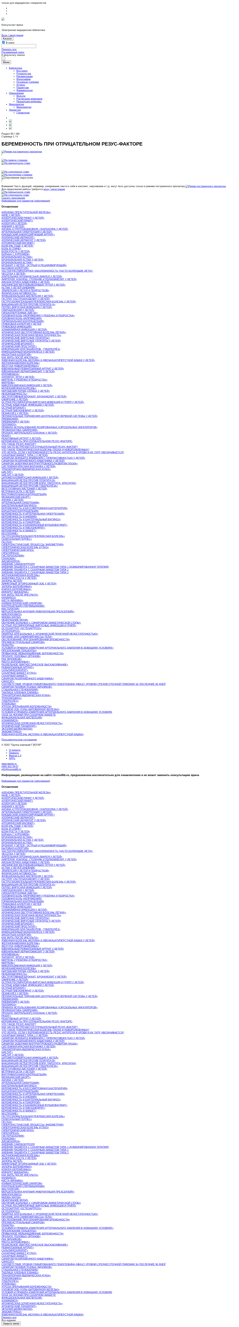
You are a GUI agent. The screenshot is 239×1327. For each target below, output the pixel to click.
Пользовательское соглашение (19, 739)
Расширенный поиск (12, 52)
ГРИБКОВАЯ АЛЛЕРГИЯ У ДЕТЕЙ (21, 324)
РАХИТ (5, 435)
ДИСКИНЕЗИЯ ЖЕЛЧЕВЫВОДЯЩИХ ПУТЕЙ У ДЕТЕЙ (32, 284)
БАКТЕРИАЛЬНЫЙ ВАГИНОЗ (18, 505)
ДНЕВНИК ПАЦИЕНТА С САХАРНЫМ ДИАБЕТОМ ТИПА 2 (35, 572)
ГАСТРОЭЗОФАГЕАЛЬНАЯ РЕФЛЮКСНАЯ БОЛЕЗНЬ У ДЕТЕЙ (38, 301)
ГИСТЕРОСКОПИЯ (12, 555)
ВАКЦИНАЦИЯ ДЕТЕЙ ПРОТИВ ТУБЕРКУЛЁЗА (29, 486)
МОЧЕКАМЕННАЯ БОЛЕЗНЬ (18, 388)
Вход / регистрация (12, 35)
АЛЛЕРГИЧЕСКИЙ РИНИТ (16, 220)
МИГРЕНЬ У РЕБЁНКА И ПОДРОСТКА (23, 379)
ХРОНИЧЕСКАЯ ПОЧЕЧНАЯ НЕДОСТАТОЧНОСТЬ (30, 335)
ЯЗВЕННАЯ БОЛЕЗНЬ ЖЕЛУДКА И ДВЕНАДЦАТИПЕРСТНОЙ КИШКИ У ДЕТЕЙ (47, 360)
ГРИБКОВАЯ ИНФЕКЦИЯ (16, 326)
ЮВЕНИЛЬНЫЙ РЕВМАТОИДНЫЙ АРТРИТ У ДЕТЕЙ (32, 368)
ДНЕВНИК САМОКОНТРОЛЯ (18, 564)
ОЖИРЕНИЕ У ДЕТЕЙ (14, 399)
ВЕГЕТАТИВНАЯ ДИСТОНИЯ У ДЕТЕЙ (23, 488)
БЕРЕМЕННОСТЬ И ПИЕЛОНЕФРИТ (22, 527)
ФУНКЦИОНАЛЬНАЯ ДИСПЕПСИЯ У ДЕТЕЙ (26, 296)
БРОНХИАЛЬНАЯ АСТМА (16, 257)
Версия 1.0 (15, 755)
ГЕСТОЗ (6, 541)
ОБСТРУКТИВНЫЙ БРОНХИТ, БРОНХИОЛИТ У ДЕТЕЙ (33, 396)
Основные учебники (27, 82)
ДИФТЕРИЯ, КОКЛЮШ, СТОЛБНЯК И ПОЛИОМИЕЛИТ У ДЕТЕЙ (38, 279)
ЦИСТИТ (6, 472)
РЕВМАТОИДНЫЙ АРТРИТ (16, 667)
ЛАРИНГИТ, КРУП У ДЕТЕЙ (17, 377)
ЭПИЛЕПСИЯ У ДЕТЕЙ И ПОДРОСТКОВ (24, 290)
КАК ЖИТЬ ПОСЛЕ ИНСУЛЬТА (19, 357)
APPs (12, 758)
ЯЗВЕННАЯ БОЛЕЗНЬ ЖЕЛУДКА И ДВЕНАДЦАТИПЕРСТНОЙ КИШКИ (41, 734)
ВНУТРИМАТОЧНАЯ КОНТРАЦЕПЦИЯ (23, 494)
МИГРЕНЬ (7, 382)
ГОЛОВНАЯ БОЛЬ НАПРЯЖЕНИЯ (21, 318)
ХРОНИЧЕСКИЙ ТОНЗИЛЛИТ (18, 726)
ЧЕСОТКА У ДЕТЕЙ (12, 273)
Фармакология (24, 90)
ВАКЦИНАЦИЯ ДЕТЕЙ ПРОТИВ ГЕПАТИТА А (27, 304)
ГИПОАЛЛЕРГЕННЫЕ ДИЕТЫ (18, 312)
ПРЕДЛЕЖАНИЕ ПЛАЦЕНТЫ (18, 650)
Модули (20, 96)
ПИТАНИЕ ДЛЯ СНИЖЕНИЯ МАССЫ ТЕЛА (26, 636)
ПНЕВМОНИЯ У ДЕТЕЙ (14, 421)
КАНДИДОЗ (8, 597)
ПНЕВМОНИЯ (9, 419)
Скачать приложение (13, 198)
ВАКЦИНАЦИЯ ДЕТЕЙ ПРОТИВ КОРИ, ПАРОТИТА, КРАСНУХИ (38, 483)
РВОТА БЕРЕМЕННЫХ (14, 661)
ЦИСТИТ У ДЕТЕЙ (12, 474)
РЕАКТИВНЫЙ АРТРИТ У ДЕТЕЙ (20, 438)
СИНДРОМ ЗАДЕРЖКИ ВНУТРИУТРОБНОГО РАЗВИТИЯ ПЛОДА (38, 463)
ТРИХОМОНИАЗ (10, 698)
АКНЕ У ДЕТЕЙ (10, 215)
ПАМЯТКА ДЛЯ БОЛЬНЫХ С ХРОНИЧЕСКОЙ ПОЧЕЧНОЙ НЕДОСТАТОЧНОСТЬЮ (49, 634)
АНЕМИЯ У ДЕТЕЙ (12, 226)
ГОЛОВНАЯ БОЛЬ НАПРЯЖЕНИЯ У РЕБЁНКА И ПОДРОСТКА (37, 315)
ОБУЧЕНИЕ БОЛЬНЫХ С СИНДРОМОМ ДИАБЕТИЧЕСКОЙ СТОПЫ (40, 622)
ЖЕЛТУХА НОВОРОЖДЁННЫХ (19, 365)
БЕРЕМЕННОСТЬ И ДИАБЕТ (18, 530)
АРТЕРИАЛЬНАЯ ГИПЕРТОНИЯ (19, 502)
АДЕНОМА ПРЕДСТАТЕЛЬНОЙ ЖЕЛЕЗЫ (25, 212)
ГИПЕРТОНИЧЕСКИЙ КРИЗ (17, 550)
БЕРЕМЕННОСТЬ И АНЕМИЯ (18, 516)
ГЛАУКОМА (7, 558)
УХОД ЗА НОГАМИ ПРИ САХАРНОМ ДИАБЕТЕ (28, 714)
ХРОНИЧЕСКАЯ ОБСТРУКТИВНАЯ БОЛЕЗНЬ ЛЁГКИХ (33, 332)
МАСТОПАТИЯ (9, 608)
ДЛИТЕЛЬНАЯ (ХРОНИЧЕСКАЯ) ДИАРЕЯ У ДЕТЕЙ (31, 276)
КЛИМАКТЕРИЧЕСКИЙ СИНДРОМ (21, 603)
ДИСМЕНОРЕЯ (10, 561)
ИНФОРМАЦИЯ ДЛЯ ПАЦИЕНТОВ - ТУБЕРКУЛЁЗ (30, 349)
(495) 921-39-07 (9, 766)
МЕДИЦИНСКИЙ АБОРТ (15, 497)
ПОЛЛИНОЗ (8, 424)
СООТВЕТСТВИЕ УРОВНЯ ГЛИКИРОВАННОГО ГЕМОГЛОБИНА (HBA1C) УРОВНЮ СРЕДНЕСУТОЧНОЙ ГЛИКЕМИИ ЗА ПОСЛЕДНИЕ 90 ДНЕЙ (83, 684)
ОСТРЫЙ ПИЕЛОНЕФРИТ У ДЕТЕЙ (22, 410)
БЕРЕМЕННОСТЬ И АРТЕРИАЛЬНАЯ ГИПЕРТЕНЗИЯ (32, 513)
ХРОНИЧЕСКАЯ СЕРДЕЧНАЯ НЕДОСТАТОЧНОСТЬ (31, 723)
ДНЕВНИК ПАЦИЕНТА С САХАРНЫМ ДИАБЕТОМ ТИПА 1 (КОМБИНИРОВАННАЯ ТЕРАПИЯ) (55, 566)
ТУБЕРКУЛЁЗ (9, 701)
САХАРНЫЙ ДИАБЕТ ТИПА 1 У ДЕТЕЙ (24, 455)
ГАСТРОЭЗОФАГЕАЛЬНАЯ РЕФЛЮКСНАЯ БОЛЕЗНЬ (32, 536)
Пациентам (22, 87)
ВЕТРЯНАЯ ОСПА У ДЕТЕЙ (17, 491)
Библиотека (15, 68)
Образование (16, 93)
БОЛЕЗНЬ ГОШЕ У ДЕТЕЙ (16, 245)
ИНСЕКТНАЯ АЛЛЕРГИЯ (15, 354)
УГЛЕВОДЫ (8, 703)
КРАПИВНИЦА (9, 374)
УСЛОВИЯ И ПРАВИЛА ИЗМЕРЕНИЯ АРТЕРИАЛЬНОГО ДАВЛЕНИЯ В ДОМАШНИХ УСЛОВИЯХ (56, 647)
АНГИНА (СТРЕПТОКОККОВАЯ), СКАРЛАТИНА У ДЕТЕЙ (34, 229)
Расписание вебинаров (29, 98)
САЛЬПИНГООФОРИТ (14, 670)
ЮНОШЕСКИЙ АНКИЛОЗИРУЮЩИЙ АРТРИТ (27, 234)
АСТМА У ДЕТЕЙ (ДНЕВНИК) (18, 287)
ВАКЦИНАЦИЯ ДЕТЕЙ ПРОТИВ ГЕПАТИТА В (27, 480)
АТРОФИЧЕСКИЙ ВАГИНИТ (17, 243)
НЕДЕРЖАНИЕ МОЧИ (14, 620)
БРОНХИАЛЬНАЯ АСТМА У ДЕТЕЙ (21, 259)
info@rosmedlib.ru (11, 769)
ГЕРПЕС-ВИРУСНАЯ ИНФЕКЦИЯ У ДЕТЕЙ (26, 307)
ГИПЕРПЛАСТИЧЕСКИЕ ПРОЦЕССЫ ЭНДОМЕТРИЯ (31, 544)
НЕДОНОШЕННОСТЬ (13, 393)
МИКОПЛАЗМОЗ (11, 614)
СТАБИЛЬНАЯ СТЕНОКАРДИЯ (19, 689)
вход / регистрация (54, 189)
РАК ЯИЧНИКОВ (10, 659)
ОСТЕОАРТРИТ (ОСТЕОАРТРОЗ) (20, 628)
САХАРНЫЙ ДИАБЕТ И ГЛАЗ (18, 673)
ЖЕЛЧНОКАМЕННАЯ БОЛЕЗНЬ (19, 363)
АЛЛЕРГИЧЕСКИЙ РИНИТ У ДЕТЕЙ (22, 217)
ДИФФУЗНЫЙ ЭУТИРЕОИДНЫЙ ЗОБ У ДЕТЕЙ (28, 583)
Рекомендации (24, 76)
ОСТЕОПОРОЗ (10, 631)
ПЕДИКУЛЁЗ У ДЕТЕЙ (14, 413)
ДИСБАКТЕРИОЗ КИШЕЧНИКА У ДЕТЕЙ (25, 282)
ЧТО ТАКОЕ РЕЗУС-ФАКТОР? (18, 444)
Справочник (23, 112)
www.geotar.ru (9, 763)
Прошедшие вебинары (28, 101)
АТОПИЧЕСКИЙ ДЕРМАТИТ (17, 237)
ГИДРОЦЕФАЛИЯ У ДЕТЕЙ (17, 310)
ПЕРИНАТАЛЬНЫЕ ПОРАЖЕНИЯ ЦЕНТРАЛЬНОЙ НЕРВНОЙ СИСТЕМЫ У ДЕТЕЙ (48, 416)
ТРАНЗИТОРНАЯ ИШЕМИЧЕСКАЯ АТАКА (25, 469)
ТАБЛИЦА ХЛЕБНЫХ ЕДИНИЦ (19, 692)
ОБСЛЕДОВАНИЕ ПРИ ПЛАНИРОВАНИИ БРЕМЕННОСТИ (35, 639)
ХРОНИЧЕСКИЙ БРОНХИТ (16, 343)
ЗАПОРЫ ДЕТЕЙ (11, 580)
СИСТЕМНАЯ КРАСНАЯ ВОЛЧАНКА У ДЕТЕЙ (27, 466)
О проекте (14, 750)
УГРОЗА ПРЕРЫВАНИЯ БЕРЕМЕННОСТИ (25, 706)
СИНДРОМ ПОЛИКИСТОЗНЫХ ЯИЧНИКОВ (26, 687)
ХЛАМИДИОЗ (9, 720)
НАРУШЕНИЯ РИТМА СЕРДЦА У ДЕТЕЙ (24, 391)
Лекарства (15, 110)
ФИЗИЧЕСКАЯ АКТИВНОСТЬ (18, 293)
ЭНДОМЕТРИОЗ (10, 731)
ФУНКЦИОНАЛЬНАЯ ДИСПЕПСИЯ (21, 717)
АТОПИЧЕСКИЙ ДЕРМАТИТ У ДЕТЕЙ (23, 240)
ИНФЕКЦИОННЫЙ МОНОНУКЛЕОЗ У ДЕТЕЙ (27, 352)
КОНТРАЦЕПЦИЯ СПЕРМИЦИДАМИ (22, 606)
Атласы (20, 84)
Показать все (8, 49)
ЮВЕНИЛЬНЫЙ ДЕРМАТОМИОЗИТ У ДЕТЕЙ (27, 371)
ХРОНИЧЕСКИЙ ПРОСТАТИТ (18, 346)
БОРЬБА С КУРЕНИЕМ (14, 254)
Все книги (21, 70)
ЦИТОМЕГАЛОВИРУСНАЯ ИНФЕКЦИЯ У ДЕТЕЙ (29, 477)
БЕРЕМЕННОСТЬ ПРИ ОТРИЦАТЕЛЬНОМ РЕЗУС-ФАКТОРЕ (36, 441)
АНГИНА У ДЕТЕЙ (11, 499)
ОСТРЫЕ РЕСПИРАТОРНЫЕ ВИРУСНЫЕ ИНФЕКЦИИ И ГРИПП (38, 625)
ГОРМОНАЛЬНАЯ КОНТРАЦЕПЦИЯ (22, 321)
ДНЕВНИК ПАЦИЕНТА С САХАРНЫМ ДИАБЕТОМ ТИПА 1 (35, 569)
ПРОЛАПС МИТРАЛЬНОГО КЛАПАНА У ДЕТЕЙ (28, 432)
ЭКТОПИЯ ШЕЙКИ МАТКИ (16, 728)
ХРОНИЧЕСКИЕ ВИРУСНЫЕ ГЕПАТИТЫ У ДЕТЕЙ (30, 340)
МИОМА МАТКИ (10, 617)
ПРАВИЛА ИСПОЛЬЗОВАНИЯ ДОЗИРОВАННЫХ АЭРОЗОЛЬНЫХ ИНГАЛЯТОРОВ (48, 427)
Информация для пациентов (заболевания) (25, 200)
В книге (10, 42)
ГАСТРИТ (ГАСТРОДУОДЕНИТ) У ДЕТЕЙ (25, 298)
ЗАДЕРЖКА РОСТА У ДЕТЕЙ (18, 578)
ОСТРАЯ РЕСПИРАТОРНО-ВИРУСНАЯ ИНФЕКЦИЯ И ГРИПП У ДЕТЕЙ (42, 402)
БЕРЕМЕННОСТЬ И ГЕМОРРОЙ (20, 522)
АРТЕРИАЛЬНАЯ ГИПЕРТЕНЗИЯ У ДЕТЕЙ (26, 231)
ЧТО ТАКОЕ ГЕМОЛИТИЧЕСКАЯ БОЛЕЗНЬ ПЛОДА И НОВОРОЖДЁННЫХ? (45, 449)
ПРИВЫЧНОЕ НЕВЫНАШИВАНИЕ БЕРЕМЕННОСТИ (31, 653)
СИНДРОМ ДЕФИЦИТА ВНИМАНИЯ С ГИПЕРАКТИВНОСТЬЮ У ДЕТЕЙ (42, 458)
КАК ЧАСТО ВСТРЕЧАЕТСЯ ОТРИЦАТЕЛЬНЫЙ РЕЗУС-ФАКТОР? (39, 446)
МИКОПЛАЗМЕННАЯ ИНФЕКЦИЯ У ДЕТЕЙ (26, 385)
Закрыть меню (11, 1323)
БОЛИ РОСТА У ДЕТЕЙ (15, 251)
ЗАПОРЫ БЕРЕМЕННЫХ (16, 586)
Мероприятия (16, 104)
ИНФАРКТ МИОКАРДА (14, 592)
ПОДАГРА (7, 645)
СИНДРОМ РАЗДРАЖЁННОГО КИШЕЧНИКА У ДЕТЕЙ (32, 460)
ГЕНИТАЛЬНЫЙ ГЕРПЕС (15, 539)
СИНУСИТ (7, 681)
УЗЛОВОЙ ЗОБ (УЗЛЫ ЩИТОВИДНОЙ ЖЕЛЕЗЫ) (29, 709)
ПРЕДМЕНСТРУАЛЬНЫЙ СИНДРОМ (22, 642)
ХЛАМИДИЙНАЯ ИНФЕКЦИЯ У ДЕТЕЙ (23, 329)
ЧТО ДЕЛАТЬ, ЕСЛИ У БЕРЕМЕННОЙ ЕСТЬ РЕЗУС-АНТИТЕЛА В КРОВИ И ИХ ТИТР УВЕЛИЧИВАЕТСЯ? (62, 452)
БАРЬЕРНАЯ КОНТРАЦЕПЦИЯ (19, 511)
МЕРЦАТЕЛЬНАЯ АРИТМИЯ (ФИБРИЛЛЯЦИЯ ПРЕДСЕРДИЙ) (37, 611)
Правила (14, 752)
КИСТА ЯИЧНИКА (11, 600)
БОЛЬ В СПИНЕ (10, 248)
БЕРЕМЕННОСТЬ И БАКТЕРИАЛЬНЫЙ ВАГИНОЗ (30, 519)
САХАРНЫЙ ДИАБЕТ (13, 675)
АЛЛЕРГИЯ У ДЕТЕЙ (13, 223)
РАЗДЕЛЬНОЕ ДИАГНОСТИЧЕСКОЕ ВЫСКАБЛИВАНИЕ (34, 664)
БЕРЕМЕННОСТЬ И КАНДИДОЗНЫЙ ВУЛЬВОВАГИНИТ (33, 525)
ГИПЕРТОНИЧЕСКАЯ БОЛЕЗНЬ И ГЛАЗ (24, 547)
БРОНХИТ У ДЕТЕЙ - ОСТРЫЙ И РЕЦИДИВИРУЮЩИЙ (33, 265)
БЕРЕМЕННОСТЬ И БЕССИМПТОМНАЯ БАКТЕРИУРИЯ (33, 508)
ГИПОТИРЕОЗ (9, 553)
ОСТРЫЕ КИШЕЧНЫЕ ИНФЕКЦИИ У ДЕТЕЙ (27, 405)
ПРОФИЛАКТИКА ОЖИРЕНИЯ (18, 430)
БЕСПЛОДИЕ (9, 533)
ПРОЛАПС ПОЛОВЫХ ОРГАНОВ (20, 656)
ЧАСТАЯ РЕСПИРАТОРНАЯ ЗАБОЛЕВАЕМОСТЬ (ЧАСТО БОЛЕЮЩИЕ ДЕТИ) (46, 271)
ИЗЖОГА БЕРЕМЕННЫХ (15, 589)
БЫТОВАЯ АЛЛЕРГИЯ (14, 268)
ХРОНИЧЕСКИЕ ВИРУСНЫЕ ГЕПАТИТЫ (24, 338)
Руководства (23, 73)
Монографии (23, 79)
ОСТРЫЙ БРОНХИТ (13, 407)
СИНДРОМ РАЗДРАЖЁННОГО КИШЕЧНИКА (26, 678)
